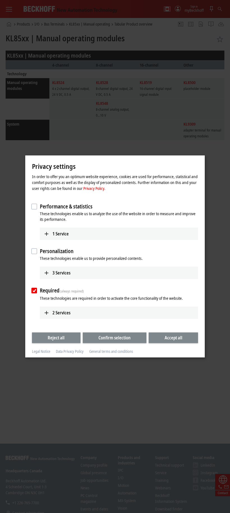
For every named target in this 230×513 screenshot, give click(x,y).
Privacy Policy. (94, 188)
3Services (61, 273)
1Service (60, 234)
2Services (61, 313)
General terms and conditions (111, 351)
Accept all (173, 338)
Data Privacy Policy (70, 351)
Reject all (56, 338)
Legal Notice (41, 351)
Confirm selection (114, 338)
